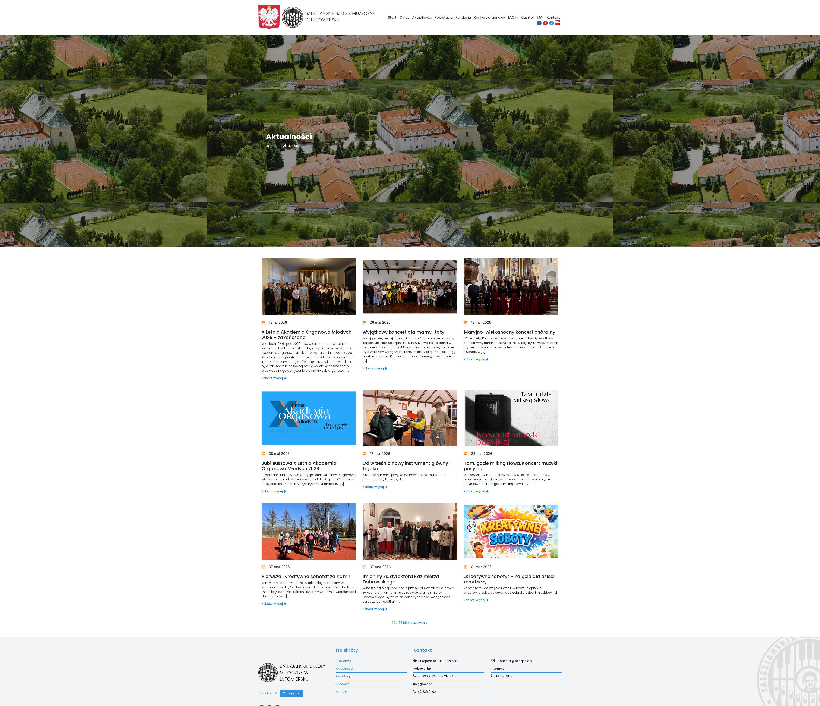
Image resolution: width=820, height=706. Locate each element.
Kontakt (553, 17)
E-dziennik (343, 661)
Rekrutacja (444, 17)
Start (392, 17)
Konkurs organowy (489, 17)
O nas (404, 17)
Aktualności (422, 17)
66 (405, 623)
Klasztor (527, 17)
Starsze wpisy (417, 623)
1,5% (540, 17)
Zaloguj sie (291, 693)
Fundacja (463, 17)
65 (400, 623)
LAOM (513, 17)
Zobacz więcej (273, 378)
